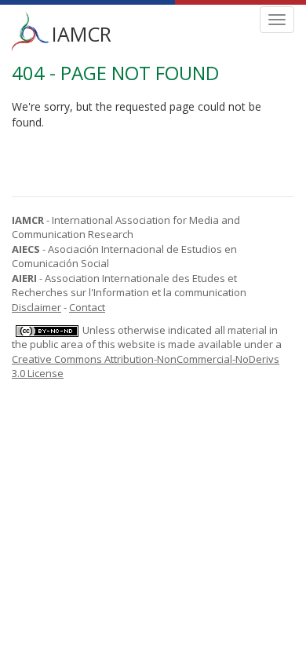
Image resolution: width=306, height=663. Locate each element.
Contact (87, 307)
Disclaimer (36, 307)
